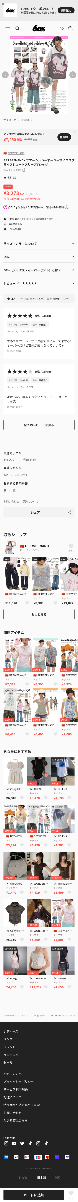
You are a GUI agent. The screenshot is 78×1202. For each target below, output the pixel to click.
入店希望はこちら (15, 1120)
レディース (10, 1031)
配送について (30, 501)
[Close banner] (3, 3)
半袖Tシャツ (30, 459)
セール (8, 1062)
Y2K (5, 474)
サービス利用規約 (15, 1089)
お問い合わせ (11, 501)
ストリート (21, 474)
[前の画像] (5, 74)
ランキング (11, 1055)
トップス (8, 459)
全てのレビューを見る (39, 425)
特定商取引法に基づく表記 (21, 1105)
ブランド (9, 1047)
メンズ (8, 1039)
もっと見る (39, 614)
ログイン (31, 218)
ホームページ (9, 1015)
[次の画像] (72, 74)
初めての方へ (12, 1074)
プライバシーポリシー (18, 1081)
